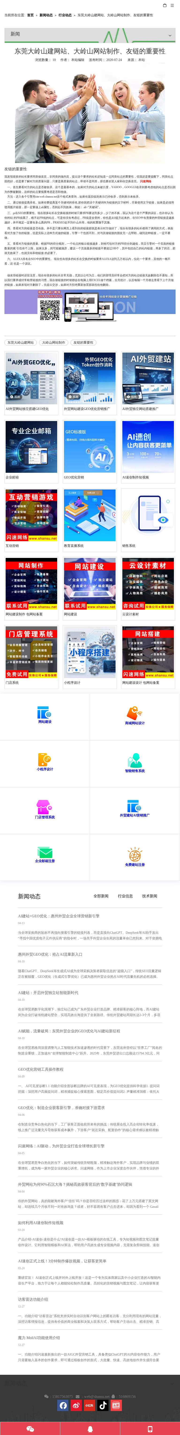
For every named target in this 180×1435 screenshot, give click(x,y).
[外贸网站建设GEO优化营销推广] (90, 378)
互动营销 (12, 546)
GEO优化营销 (74, 477)
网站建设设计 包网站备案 (140, 682)
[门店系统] (31, 652)
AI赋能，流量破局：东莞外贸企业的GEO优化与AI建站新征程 (69, 1031)
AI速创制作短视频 (135, 477)
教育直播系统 (74, 546)
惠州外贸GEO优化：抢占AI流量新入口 (50, 954)
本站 (141, 60)
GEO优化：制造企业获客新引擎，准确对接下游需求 (61, 1108)
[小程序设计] (90, 652)
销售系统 (128, 546)
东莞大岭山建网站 (21, 342)
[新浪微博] (76, 1405)
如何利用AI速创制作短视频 (40, 1223)
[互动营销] (31, 515)
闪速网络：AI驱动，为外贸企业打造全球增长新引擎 (61, 1146)
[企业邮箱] (31, 447)
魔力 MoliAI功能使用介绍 (39, 1338)
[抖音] (103, 1405)
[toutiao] (116, 1405)
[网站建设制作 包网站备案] (31, 583)
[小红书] (89, 1405)
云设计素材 (130, 614)
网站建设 (70, 614)
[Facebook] (62, 1405)
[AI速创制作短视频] (148, 447)
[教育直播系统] (90, 515)
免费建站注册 (135, 865)
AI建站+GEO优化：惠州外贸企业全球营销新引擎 (59, 916)
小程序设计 (72, 682)
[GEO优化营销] (90, 447)
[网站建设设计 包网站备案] (148, 652)
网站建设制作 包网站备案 (24, 614)
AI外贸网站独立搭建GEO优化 (27, 409)
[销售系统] (148, 515)
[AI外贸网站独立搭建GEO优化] (31, 378)
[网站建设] (90, 583)
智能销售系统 (135, 771)
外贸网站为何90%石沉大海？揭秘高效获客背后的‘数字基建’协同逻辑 (75, 1184)
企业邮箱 (12, 477)
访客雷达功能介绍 (33, 1299)
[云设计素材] (148, 583)
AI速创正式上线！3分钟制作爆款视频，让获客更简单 (62, 1261)
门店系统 (12, 682)
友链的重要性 (83, 342)
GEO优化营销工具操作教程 (41, 1069)
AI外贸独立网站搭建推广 (140, 409)
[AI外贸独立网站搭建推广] (148, 378)
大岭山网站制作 (53, 342)
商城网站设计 (135, 723)
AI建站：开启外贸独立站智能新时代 (48, 993)
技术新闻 (149, 896)
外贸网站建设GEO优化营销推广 (87, 409)
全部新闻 (101, 896)
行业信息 (125, 896)
